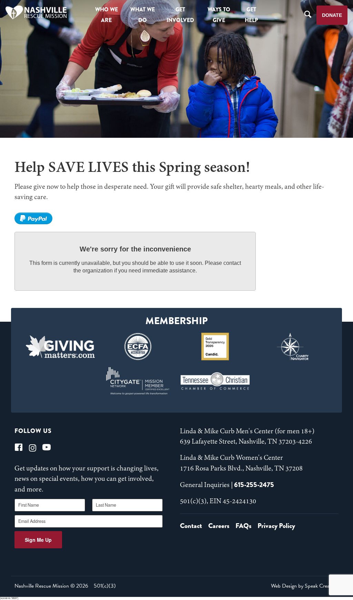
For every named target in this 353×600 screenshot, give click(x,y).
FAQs (243, 526)
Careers (218, 526)
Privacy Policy (276, 526)
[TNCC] (215, 380)
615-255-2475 (254, 485)
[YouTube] (46, 447)
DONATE (332, 15)
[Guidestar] (215, 346)
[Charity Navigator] (292, 346)
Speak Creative (321, 586)
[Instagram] (32, 447)
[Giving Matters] (60, 346)
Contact (191, 526)
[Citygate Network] (137, 380)
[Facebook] (18, 447)
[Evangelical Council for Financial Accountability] (137, 346)
